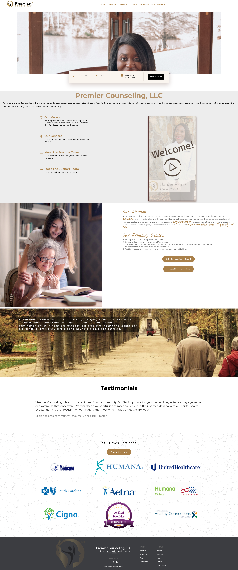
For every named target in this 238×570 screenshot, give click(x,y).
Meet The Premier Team (61, 152)
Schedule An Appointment (178, 259)
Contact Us (160, 562)
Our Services (53, 136)
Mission (123, 4)
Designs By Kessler (117, 566)
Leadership (144, 4)
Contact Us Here (119, 452)
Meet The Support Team (61, 169)
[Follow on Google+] (117, 562)
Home (103, 4)
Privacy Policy (161, 565)
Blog (153, 4)
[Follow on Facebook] (109, 562)
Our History (160, 554)
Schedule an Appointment (130, 76)
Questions (143, 554)
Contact (161, 4)
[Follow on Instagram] (113, 562)
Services (112, 4)
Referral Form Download (178, 269)
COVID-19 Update (156, 77)
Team (133, 4)
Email (103, 75)
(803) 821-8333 (81, 75)
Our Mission (52, 117)
